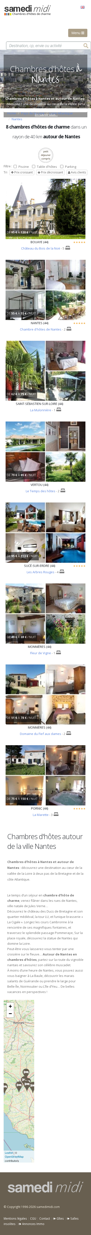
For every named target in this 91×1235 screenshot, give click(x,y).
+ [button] (10, 1006)
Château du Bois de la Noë (40, 248)
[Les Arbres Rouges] (26, 1074)
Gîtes (60, 1218)
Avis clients (78, 172)
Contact (44, 1218)
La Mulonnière (40, 410)
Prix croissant (23, 172)
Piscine (23, 166)
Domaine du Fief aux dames (40, 734)
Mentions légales (15, 1218)
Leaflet (9, 1153)
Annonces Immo (32, 1224)
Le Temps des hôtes (40, 491)
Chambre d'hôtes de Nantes (40, 329)
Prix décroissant (51, 172)
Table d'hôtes (47, 166)
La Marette (41, 815)
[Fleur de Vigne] (32, 1087)
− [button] (10, 1014)
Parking (70, 166)
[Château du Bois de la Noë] (19, 1087)
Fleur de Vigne (40, 653)
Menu (76, 32)
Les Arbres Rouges (40, 572)
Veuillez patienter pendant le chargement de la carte (19, 1081)
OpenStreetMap (14, 1156)
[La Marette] (4, 1088)
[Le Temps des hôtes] (27, 1086)
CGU (33, 1218)
